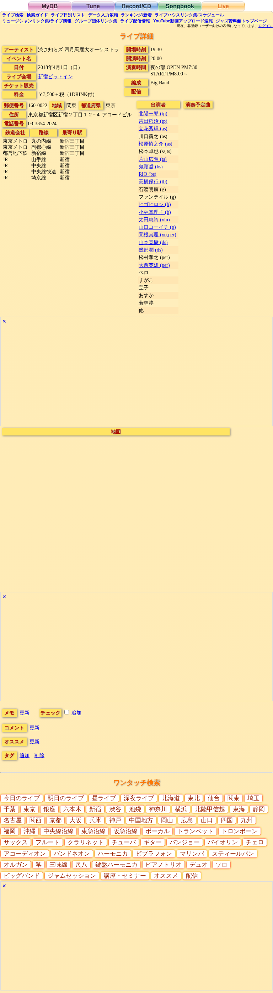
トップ (241, 21)
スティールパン (233, 853)
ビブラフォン (154, 853)
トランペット (195, 831)
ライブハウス (189, 14)
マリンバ (192, 853)
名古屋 (13, 820)
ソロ (221, 864)
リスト (68, 14)
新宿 (95, 809)
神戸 (115, 820)
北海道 (171, 798)
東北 (194, 798)
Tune (93, 6)
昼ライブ (104, 798)
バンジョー (185, 842)
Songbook (180, 6)
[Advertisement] (136, 376)
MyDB (50, 6)
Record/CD (136, 6)
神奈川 (158, 809)
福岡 (10, 831)
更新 (25, 712)
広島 (187, 820)
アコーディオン (25, 853)
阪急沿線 (125, 831)
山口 (207, 820)
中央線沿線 (58, 831)
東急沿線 (93, 831)
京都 (55, 820)
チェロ (255, 842)
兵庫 (95, 820)
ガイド (37, 14)
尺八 (81, 864)
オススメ (166, 875)
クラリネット (86, 842)
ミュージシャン (36, 21)
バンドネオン (72, 853)
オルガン (16, 864)
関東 (234, 798)
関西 (36, 820)
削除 (39, 755)
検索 (12, 14)
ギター (153, 842)
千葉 (10, 809)
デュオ (198, 864)
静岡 (259, 809)
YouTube (183, 21)
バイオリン (223, 842)
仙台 (214, 798)
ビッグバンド (22, 875)
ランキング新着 (136, 14)
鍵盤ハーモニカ (116, 864)
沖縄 (29, 831)
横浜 (181, 809)
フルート (48, 842)
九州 (247, 820)
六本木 (72, 809)
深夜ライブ (139, 798)
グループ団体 (96, 21)
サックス (16, 842)
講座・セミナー (125, 875)
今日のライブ (22, 798)
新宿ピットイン (55, 76)
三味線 (58, 864)
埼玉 (253, 798)
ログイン (265, 26)
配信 (135, 21)
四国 (227, 820)
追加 (76, 712)
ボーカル (157, 831)
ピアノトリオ (163, 864)
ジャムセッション (72, 875)
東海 (239, 809)
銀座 (49, 809)
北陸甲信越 (210, 809)
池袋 (135, 809)
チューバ (124, 842)
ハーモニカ (113, 853)
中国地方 (141, 820)
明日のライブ (66, 798)
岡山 (167, 820)
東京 (29, 809)
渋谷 (115, 809)
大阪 (75, 820)
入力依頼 (103, 14)
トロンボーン (239, 831)
